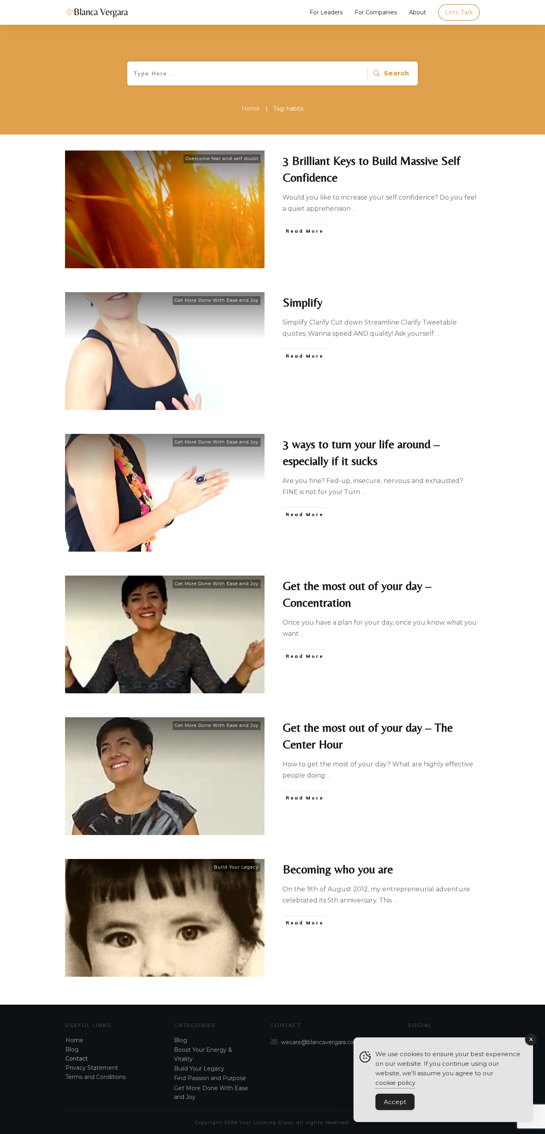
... (354, 208)
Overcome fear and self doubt (222, 158)
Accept (395, 1102)
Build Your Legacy (236, 867)
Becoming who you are (338, 869)
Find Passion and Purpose (210, 1078)
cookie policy (395, 1083)
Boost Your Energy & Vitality (203, 1054)
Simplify (302, 302)
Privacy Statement (91, 1067)
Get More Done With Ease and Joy (217, 300)
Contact (76, 1058)
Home (74, 1040)
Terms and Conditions (95, 1077)
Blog (72, 1049)
